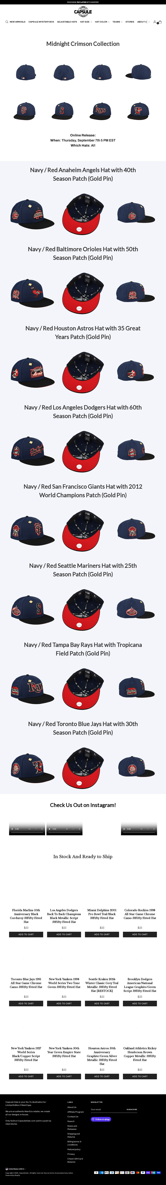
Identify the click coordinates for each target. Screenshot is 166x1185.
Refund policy (73, 1149)
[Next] (149, 21)
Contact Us (72, 1117)
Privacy (71, 1154)
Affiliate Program (75, 1112)
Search (70, 1121)
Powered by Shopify (12, 1175)
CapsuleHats (24, 1173)
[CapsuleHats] (83, 11)
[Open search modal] (6, 21)
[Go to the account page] (153, 21)
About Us (71, 1107)
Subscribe (132, 1109)
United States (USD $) (16, 1169)
